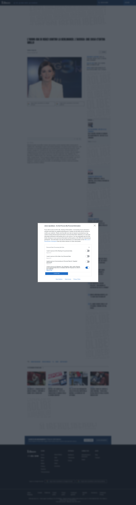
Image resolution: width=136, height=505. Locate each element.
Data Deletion (59, 279)
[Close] (95, 226)
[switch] (87, 251)
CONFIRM (57, 273)
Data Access (68, 279)
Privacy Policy (77, 279)
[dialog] (68, 252)
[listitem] (68, 247)
